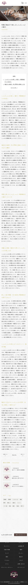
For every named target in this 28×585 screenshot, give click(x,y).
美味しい (9, 502)
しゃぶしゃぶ (15, 499)
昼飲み (14, 502)
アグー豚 (5, 506)
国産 (13, 506)
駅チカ (22, 506)
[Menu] (25, 3)
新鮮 (21, 499)
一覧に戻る (14, 455)
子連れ (17, 506)
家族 (10, 506)
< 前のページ (5, 455)
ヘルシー (19, 502)
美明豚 (5, 499)
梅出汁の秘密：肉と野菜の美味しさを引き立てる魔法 (15, 85)
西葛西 (9, 499)
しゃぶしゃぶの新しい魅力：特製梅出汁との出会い (15, 81)
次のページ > (23, 455)
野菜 (4, 502)
